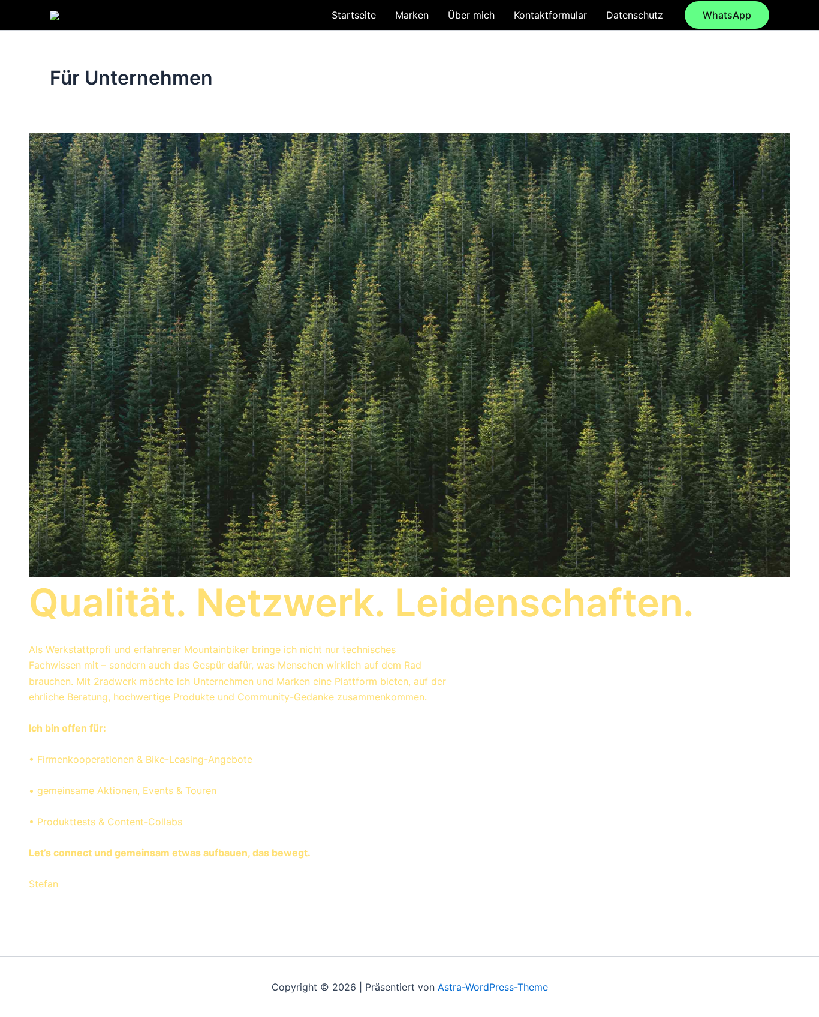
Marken (412, 15)
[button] (727, 15)
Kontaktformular (550, 15)
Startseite (354, 15)
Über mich (471, 15)
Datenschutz (634, 15)
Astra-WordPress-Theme (493, 987)
